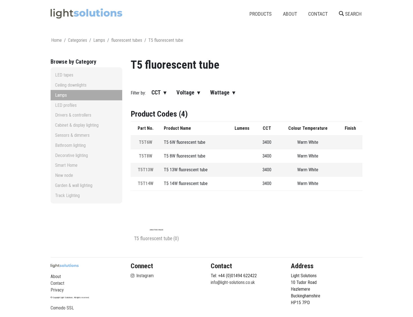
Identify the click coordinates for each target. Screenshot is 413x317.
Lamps (61, 95)
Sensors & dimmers (72, 135)
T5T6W (145, 142)
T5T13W (145, 169)
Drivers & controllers (73, 115)
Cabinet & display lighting (77, 125)
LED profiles (66, 105)
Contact (57, 283)
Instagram (144, 275)
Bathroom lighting (70, 145)
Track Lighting (67, 195)
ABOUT (290, 14)
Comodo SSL (62, 308)
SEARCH (353, 14)
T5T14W (145, 183)
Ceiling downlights (71, 85)
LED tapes (64, 75)
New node (64, 175)
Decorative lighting (71, 155)
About (56, 276)
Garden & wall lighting (73, 185)
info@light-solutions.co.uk (233, 282)
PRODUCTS (260, 14)
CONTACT (318, 14)
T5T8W (145, 156)
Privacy (57, 290)
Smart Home (66, 165)
